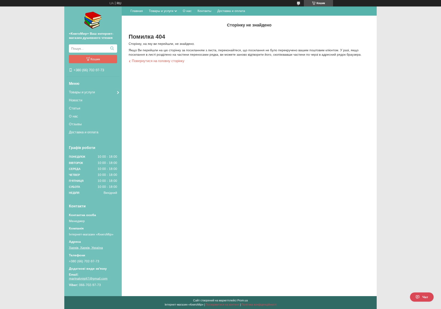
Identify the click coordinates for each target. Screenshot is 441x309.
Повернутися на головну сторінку (158, 61)
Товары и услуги (82, 92)
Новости (75, 100)
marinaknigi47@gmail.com (88, 278)
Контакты (204, 11)
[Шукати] (112, 48)
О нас (73, 116)
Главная (136, 11)
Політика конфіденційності (259, 304)
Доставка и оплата (83, 132)
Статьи (74, 108)
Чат (425, 297)
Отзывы (75, 124)
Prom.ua (242, 300)
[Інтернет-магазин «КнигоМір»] (93, 20)
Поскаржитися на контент (222, 304)
